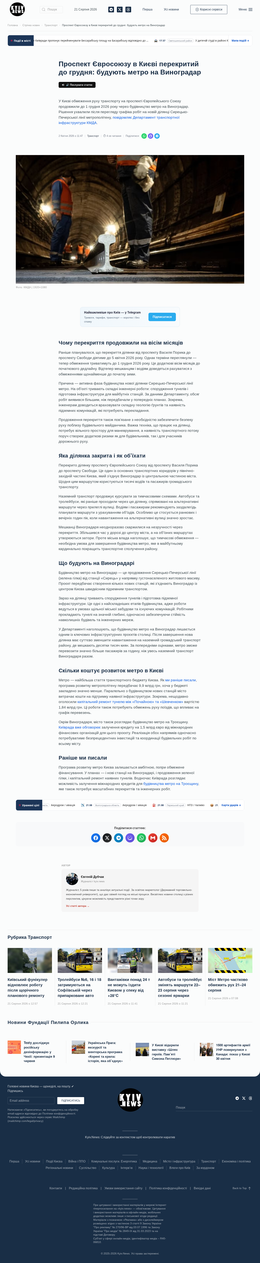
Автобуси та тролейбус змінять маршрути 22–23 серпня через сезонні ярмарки (180, 987)
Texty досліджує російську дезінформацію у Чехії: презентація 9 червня (39, 1051)
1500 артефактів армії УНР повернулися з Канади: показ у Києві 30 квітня (233, 1052)
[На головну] (18, 9)
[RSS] (164, 837)
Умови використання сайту (123, 1188)
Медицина (150, 1161)
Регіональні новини (59, 1167)
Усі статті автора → (77, 906)
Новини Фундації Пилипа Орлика (48, 1022)
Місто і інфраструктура (179, 1161)
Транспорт (93, 135)
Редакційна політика (83, 1188)
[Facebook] (95, 837)
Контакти (55, 1188)
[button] (245, 9)
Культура (108, 1167)
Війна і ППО (76, 1161)
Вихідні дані (202, 1188)
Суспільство (87, 1167)
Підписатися (162, 316)
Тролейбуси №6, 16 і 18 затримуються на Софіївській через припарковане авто (79, 987)
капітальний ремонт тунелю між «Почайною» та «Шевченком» (130, 702)
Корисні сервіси (211, 9)
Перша (147, 9)
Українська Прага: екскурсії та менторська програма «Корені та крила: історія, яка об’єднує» (105, 1051)
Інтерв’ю (127, 1167)
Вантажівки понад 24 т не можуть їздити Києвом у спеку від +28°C (129, 987)
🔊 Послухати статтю (79, 84)
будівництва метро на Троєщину (170, 784)
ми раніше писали (180, 680)
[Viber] (150, 136)
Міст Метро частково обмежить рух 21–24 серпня (228, 985)
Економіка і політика (236, 1161)
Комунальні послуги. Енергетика (114, 1161)
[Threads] (250, 1098)
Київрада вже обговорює (80, 727)
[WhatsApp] (144, 136)
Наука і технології (151, 1167)
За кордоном (205, 1167)
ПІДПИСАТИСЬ (70, 1100)
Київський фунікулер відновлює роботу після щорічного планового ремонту (27, 987)
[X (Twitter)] (107, 837)
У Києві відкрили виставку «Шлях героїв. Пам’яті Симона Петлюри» (166, 1052)
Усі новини (171, 9)
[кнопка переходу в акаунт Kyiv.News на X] (244, 1098)
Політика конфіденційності (168, 1188)
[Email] (152, 837)
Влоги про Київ (179, 1167)
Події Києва (54, 1161)
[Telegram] (157, 136)
